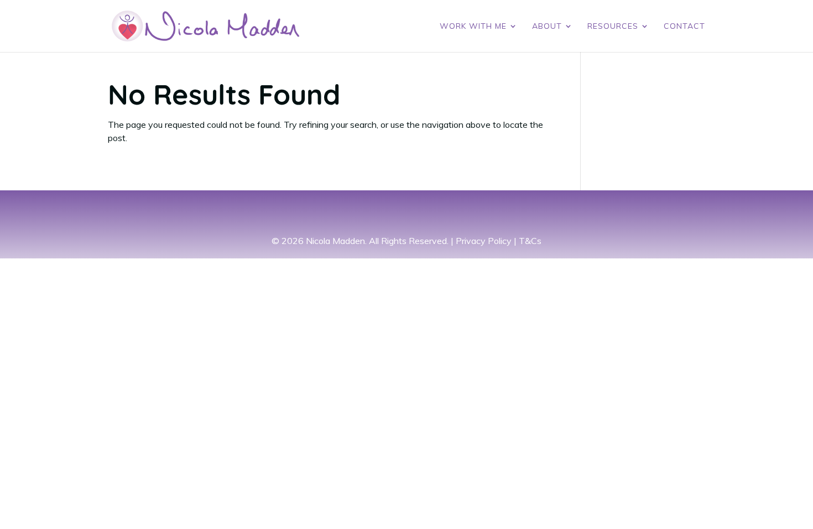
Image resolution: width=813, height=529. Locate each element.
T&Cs (530, 240)
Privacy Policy (484, 240)
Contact (684, 26)
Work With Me (473, 26)
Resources (612, 26)
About (547, 26)
